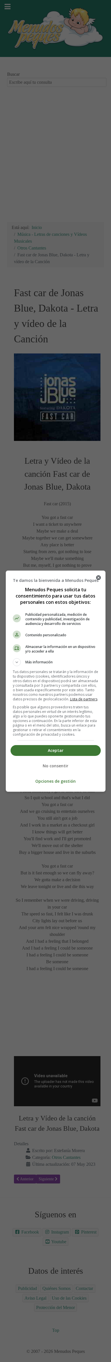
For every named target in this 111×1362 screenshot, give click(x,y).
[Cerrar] (98, 577)
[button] (55, 662)
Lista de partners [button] (83, 699)
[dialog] (56, 681)
